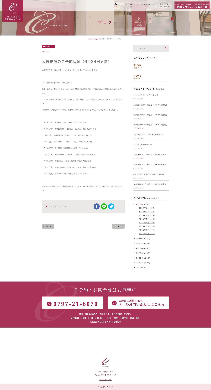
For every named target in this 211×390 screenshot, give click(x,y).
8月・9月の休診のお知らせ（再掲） (149, 174)
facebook (97, 206)
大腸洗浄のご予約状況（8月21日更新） (150, 115)
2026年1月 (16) (147, 234)
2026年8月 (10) (147, 208)
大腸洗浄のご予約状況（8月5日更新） (150, 154)
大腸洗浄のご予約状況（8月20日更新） (150, 125)
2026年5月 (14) (147, 219)
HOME (90, 39)
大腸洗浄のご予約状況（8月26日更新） (150, 105)
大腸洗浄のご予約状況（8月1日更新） (150, 184)
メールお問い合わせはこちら (141, 302)
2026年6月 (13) (147, 215)
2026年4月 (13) (147, 223)
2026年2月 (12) (147, 230)
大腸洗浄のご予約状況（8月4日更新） (150, 164)
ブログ (96, 39)
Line (104, 206)
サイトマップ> (105, 380)
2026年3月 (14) (147, 226)
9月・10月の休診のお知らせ (145, 95)
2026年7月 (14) (147, 212)
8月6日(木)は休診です (143, 144)
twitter (111, 206)
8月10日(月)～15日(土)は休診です (148, 135)
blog (47, 46)
